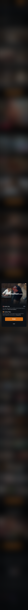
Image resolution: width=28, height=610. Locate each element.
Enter (14, 319)
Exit (14, 323)
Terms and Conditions (12, 309)
